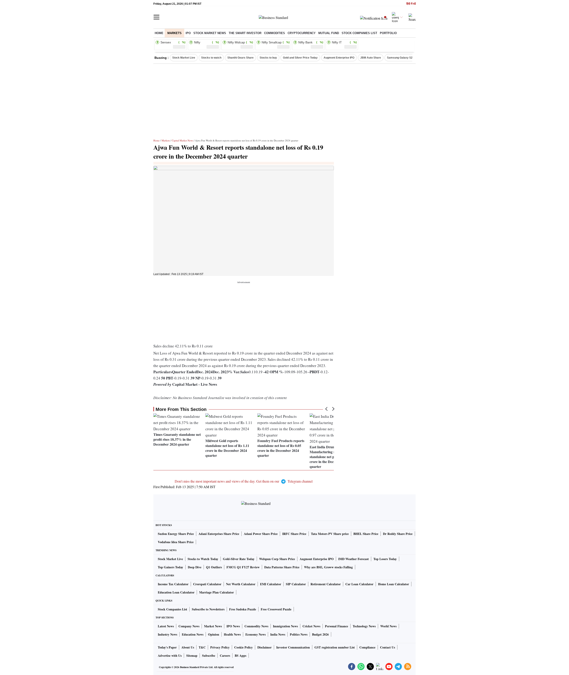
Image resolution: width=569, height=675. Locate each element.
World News (388, 626)
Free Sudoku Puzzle (242, 609)
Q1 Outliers (214, 567)
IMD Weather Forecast (353, 559)
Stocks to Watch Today (203, 559)
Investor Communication (293, 647)
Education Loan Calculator (176, 592)
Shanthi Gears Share (240, 57)
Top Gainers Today (170, 567)
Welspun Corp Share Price (277, 559)
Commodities (274, 33)
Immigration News (285, 626)
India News (277, 634)
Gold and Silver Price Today (300, 57)
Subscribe (208, 655)
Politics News (298, 634)
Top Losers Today (385, 559)
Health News (232, 634)
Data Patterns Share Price (281, 567)
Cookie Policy (243, 647)
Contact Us (387, 647)
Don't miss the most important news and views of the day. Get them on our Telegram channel (244, 481)
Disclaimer (264, 647)
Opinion (213, 634)
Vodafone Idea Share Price (176, 542)
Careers (225, 655)
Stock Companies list (359, 33)
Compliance (367, 647)
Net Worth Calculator (240, 584)
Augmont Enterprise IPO (339, 57)
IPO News (233, 626)
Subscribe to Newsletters (208, 609)
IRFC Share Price (294, 533)
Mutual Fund (328, 33)
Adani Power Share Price (261, 533)
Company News (188, 626)
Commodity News (256, 626)
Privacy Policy (220, 647)
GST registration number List (335, 647)
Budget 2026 (320, 634)
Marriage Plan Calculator (216, 592)
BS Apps (240, 655)
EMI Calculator (270, 584)
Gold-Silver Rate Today (238, 559)
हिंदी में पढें (411, 4)
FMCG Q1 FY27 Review (243, 567)
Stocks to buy (268, 57)
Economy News (255, 634)
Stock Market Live (183, 57)
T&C (202, 647)
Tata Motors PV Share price (330, 533)
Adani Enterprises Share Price (218, 533)
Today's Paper (167, 647)
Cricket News (311, 626)
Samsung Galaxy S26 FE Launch (407, 57)
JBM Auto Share (370, 57)
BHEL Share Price (365, 533)
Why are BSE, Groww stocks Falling (328, 567)
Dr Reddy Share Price (398, 533)
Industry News (167, 634)
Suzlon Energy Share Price (176, 533)
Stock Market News (209, 33)
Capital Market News (182, 140)
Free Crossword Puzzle (276, 609)
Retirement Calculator (326, 584)
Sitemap (191, 655)
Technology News (364, 626)
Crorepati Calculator (207, 584)
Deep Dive (194, 567)
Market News (213, 626)
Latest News (166, 626)
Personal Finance (336, 626)
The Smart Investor (245, 33)
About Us (187, 647)
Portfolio (388, 33)
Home (159, 33)
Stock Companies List (172, 609)
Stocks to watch (211, 57)
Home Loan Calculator (393, 584)
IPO (188, 33)
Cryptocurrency (302, 33)
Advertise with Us (170, 655)
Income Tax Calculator (173, 584)
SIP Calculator (296, 584)
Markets (174, 33)
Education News (192, 634)
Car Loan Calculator (359, 584)
